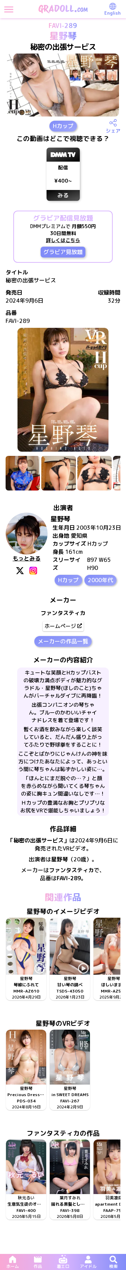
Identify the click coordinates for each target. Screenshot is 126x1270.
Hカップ (63, 126)
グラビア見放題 (63, 252)
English (112, 13)
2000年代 (100, 580)
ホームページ (60, 626)
